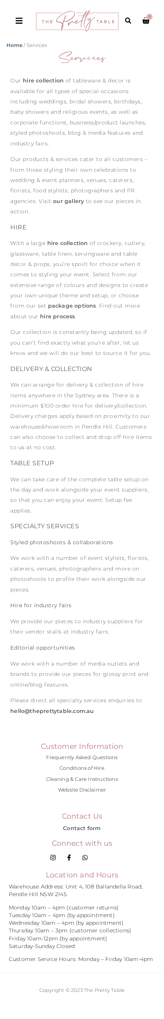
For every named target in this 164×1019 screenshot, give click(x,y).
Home (14, 45)
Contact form (82, 828)
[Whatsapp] (85, 857)
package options (72, 305)
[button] (25, 20)
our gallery (68, 201)
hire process (57, 316)
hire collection (43, 80)
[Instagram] (53, 857)
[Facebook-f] (69, 857)
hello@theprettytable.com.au (52, 711)
